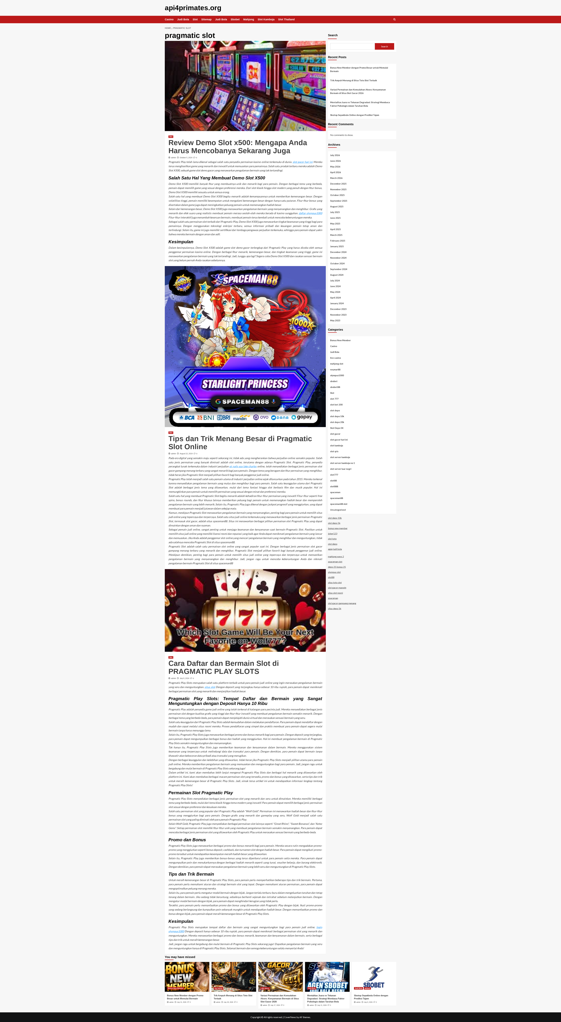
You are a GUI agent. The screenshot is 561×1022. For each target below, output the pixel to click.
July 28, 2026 (228, 1002)
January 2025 (337, 246)
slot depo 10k (337, 416)
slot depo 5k (334, 523)
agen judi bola (335, 549)
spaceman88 (336, 498)
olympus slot (334, 572)
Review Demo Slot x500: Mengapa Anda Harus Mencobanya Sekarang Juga (237, 147)
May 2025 (335, 223)
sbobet (333, 381)
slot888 (334, 486)
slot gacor (335, 433)
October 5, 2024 (186, 158)
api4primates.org (193, 8)
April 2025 (335, 229)
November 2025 (338, 189)
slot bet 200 (336, 404)
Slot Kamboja (266, 19)
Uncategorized (338, 509)
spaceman (335, 492)
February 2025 (337, 240)
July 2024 (335, 280)
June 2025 (335, 217)
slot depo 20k (337, 422)
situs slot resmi (335, 592)
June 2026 (335, 160)
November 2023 (338, 314)
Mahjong (248, 19)
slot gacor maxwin (337, 587)
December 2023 (338, 309)
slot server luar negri (340, 468)
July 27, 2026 (275, 1005)
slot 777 (334, 398)
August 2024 (336, 274)
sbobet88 (335, 387)
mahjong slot (336, 363)
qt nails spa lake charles (243, 466)
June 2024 (335, 286)
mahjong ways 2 (336, 556)
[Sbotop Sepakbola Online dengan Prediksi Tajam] (374, 977)
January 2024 (337, 303)
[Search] (394, 19)
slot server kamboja (340, 457)
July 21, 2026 (322, 1005)
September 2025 (338, 200)
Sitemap (206, 19)
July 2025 (335, 212)
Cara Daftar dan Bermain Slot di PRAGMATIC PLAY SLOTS (223, 667)
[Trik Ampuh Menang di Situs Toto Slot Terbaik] (234, 977)
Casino (169, 19)
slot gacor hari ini (303, 161)
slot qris (334, 451)
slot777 (334, 474)
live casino (335, 357)
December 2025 (338, 183)
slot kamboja (336, 445)
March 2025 (336, 234)
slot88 (333, 480)
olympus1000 (337, 375)
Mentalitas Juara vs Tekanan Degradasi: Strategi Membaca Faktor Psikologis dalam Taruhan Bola (360, 104)
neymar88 (335, 369)
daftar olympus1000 (310, 213)
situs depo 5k (334, 608)
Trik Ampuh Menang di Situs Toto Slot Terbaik (353, 80)
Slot (195, 19)
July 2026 (335, 155)
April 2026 (335, 172)
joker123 (332, 533)
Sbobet (235, 19)
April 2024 (335, 297)
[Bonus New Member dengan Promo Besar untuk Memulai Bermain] (187, 977)
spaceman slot (335, 561)
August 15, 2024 (186, 454)
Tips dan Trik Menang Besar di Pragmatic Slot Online (240, 443)
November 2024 (338, 257)
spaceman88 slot (338, 503)
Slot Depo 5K (336, 427)
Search (333, 35)
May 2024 (335, 291)
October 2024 (337, 263)
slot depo (335, 410)
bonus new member (338, 528)
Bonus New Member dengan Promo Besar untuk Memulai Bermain (359, 69)
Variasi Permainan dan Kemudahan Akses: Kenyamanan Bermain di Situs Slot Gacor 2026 (358, 91)
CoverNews (290, 1017)
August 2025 (336, 206)
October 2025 (337, 195)
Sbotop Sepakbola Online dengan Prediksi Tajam (354, 115)
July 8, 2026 (368, 1002)
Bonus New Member (340, 340)
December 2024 (338, 252)
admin (173, 158)
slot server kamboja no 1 (342, 463)
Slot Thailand (286, 19)
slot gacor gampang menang (342, 603)
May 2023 (335, 320)
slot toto (332, 538)
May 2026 (335, 166)
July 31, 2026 (181, 1002)
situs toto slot (335, 582)
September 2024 (338, 269)
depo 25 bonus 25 (337, 566)
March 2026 (336, 177)
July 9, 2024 (184, 678)
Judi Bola (183, 19)
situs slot (210, 687)
